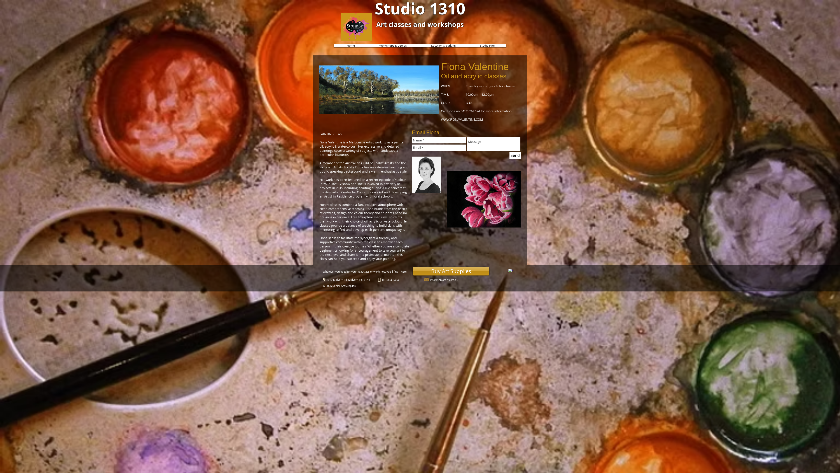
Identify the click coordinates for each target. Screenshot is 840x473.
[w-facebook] (510, 271)
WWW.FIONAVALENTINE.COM (462, 119)
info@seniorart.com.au (444, 280)
